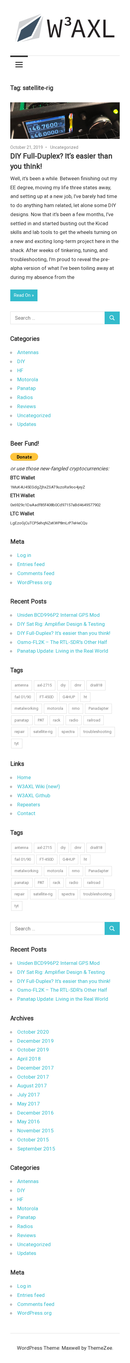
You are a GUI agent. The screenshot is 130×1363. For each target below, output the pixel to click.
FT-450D (47, 697)
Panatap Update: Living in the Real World (62, 651)
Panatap (26, 388)
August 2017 (32, 1086)
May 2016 (28, 1121)
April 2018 (29, 1059)
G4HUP (69, 697)
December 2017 (35, 1068)
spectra (68, 731)
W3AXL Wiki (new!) (38, 786)
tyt (17, 743)
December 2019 (35, 1041)
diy (63, 685)
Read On (22, 295)
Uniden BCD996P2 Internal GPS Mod (58, 615)
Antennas (28, 352)
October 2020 (33, 1032)
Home (24, 777)
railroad (93, 720)
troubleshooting (97, 731)
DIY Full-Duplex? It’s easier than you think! (63, 633)
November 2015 (35, 1131)
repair (19, 731)
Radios (25, 397)
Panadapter (99, 708)
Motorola (27, 379)
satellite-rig (43, 731)
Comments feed (35, 573)
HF (20, 370)
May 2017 (28, 1104)
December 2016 (35, 1113)
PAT (41, 720)
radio (73, 720)
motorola (55, 708)
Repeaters (28, 804)
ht (85, 697)
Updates (26, 424)
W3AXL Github (33, 795)
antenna (21, 685)
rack (56, 720)
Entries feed (31, 564)
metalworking (26, 708)
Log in (24, 555)
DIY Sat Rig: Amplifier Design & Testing (61, 624)
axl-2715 (44, 685)
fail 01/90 (23, 697)
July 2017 (28, 1095)
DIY (21, 361)
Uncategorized (64, 147)
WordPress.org (34, 582)
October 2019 (33, 1050)
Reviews (26, 406)
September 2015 (36, 1149)
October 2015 (33, 1140)
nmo (76, 708)
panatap (22, 720)
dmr (77, 685)
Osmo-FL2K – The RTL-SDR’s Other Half (62, 642)
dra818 (96, 685)
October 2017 (33, 1077)
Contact (26, 813)
